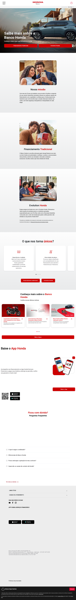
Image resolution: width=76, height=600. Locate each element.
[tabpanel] (38, 263)
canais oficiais (61, 596)
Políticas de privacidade (15, 581)
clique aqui (41, 594)
